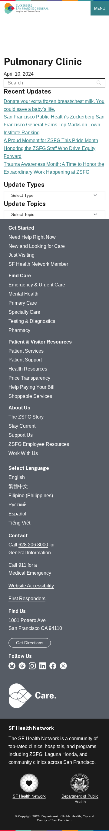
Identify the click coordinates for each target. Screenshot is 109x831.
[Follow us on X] (63, 665)
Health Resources (27, 368)
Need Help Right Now (32, 237)
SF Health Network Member (38, 264)
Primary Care (22, 303)
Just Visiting (21, 255)
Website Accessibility (31, 585)
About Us (19, 407)
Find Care (19, 275)
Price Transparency (29, 378)
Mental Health (23, 293)
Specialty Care (24, 312)
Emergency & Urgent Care (36, 284)
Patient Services (26, 351)
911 (22, 565)
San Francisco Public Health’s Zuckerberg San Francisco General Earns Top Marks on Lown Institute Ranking (54, 124)
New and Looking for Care (36, 246)
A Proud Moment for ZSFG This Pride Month (51, 140)
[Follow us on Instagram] (32, 665)
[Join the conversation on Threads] (22, 665)
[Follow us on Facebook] (53, 665)
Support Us (20, 435)
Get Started (21, 228)
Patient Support (25, 359)
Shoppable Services (30, 396)
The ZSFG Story (26, 416)
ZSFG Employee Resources (38, 444)
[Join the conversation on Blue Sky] (11, 665)
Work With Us (23, 453)
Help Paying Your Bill (31, 387)
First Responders (26, 598)
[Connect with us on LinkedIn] (42, 665)
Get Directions (29, 642)
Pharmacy (19, 330)
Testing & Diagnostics (31, 321)
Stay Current (21, 426)
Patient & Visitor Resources (40, 341)
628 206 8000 (33, 544)
